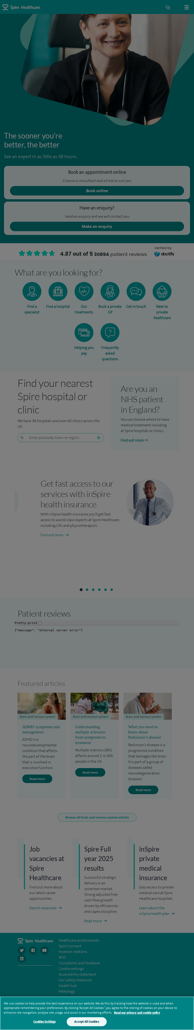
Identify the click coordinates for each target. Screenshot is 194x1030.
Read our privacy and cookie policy (137, 1013)
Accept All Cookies (86, 1022)
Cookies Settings (44, 1022)
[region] (97, 1013)
